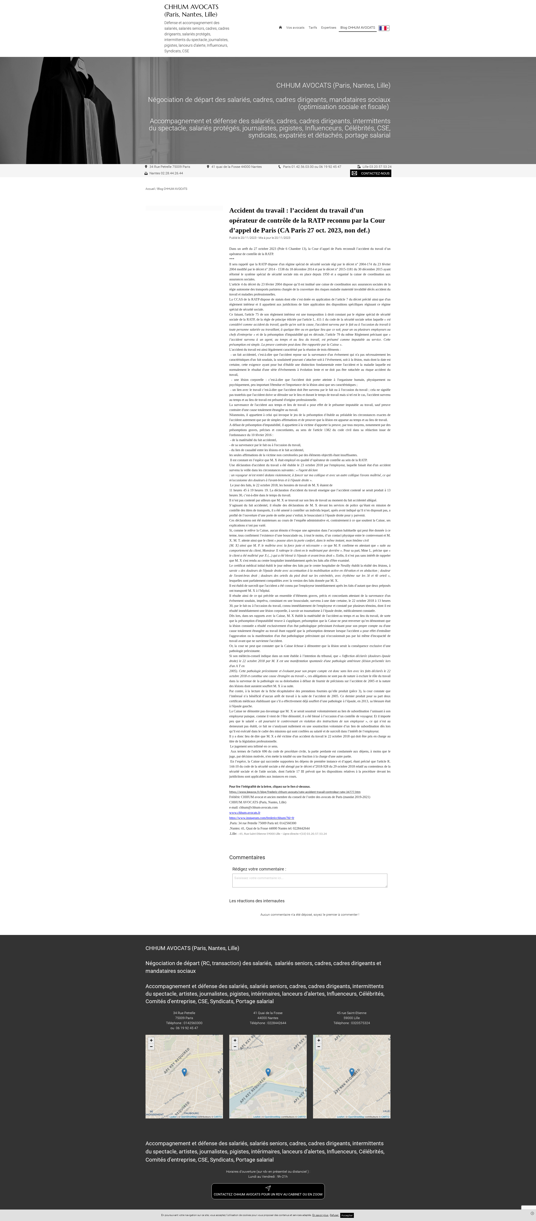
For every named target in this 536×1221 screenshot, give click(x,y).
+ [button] (151, 1040)
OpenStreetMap (189, 1116)
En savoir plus (320, 1215)
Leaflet (173, 1116)
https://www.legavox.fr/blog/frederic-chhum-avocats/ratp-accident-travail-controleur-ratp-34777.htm (295, 792)
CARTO (218, 1116)
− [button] (151, 1046)
